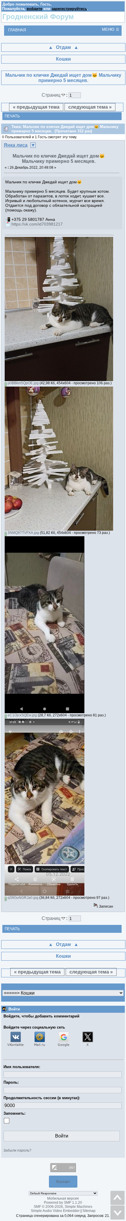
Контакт (63, 1181)
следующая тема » (90, 107)
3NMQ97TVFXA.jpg (23, 533)
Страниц (52, 95)
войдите (34, 8)
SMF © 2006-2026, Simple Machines (63, 1207)
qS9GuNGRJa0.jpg (22, 898)
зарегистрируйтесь (69, 8)
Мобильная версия (63, 1198)
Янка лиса (16, 145)
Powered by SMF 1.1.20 (63, 1202)
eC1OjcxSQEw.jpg (22, 715)
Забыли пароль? (17, 1150)
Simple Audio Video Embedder (55, 1211)
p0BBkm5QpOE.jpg (23, 383)
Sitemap (89, 1211)
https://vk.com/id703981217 (37, 224)
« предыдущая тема (36, 107)
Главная (17, 30)
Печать (12, 116)
